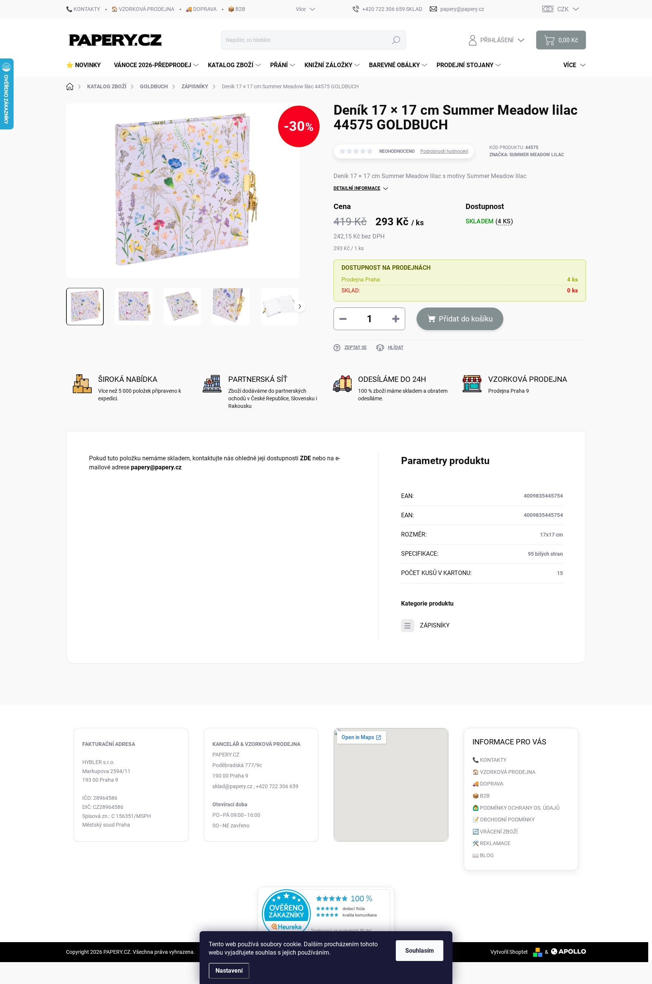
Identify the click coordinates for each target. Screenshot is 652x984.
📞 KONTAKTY (83, 9)
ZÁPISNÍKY (435, 625)
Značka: (526, 154)
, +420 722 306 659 (276, 786)
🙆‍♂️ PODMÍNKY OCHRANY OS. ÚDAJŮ (516, 808)
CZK (563, 9)
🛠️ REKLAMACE (491, 843)
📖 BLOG (483, 855)
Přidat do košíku (466, 318)
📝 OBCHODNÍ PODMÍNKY (503, 819)
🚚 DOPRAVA (201, 9)
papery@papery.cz (156, 467)
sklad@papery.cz (232, 786)
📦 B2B (236, 9)
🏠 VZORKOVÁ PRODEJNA (142, 9)
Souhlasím (419, 950)
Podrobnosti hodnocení (444, 151)
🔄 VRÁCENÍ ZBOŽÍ (495, 832)
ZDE (305, 458)
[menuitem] (86, 65)
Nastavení (229, 970)
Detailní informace (357, 188)
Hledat (396, 40)
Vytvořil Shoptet (509, 952)
